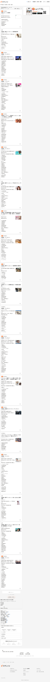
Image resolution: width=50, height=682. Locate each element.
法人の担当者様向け (12, 671)
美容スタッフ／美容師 (5, 12)
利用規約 (24, 670)
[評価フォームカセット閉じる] (21, 641)
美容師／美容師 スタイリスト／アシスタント (10, 408)
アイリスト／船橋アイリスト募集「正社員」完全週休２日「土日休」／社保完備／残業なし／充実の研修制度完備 (11, 379)
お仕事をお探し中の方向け (13, 670)
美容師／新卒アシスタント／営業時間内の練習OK (11, 265)
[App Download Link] (34, 13)
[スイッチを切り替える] (8, 8)
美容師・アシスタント (5, 54)
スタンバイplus (39, 670)
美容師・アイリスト (5, 456)
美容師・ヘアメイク (5, 81)
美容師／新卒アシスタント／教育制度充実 (9, 31)
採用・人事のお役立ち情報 (40, 671)
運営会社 (24, 673)
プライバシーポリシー (26, 671)
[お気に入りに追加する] (20, 27)
